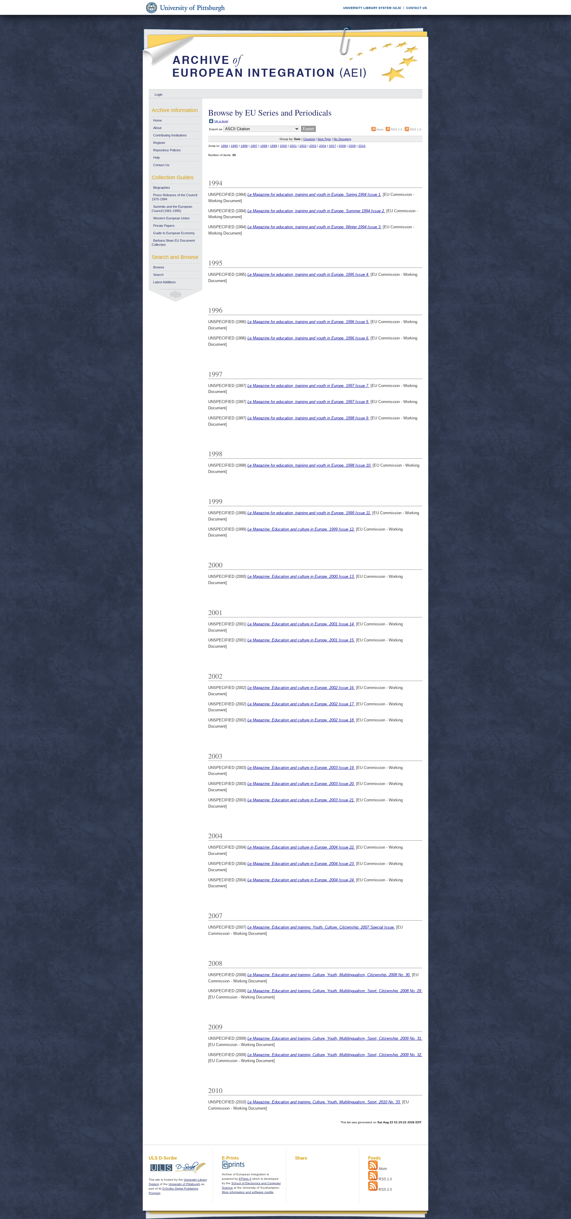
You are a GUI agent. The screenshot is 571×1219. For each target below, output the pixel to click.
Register (159, 142)
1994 (224, 145)
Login (158, 94)
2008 (342, 145)
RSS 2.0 (396, 129)
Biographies (161, 187)
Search (158, 274)
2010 (361, 145)
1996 (244, 145)
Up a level (221, 121)
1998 (263, 145)
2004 (322, 145)
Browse (158, 267)
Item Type (324, 139)
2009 (352, 145)
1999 (273, 145)
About (157, 128)
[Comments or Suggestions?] (415, 13)
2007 (332, 145)
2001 (293, 145)
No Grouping (342, 139)
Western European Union (171, 218)
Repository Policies (167, 150)
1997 (254, 145)
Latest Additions (164, 282)
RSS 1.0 (415, 129)
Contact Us (161, 165)
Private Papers (164, 225)
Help (156, 157)
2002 (303, 145)
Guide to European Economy (174, 233)
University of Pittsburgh (184, 1184)
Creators (309, 139)
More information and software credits (247, 1192)
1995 (234, 145)
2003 (312, 145)
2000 (283, 145)
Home (157, 120)
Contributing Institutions (170, 135)
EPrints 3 (245, 1178)
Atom (379, 129)
